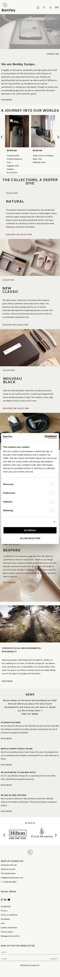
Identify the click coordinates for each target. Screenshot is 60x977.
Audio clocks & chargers (43, 156)
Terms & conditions (9, 915)
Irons (9, 162)
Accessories (12, 173)
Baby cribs (37, 159)
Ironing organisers (14, 159)
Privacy (4, 911)
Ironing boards (13, 156)
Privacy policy (7, 932)
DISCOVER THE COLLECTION (19, 235)
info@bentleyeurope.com (12, 878)
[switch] (53, 493)
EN (56, 7)
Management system (10, 936)
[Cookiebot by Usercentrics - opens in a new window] (44, 437)
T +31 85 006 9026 (8, 882)
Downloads (5, 907)
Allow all (30, 530)
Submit (54, 959)
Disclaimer (5, 919)
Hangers (10, 169)
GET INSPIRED (9, 583)
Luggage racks (13, 166)
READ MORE (7, 681)
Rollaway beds (39, 162)
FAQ (3, 923)
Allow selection (30, 538)
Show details (45, 522)
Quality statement (9, 928)
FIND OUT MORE (29, 714)
